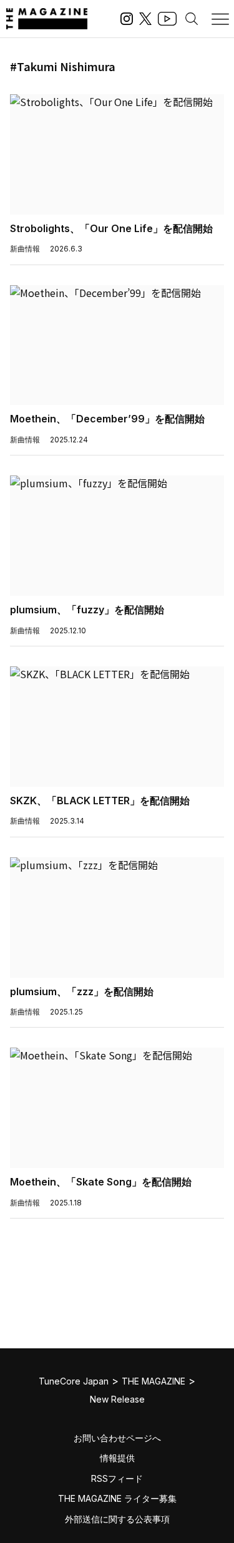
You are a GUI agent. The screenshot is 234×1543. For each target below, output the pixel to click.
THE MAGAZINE (153, 1381)
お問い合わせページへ (117, 1438)
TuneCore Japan (74, 1381)
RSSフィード (117, 1478)
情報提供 (117, 1458)
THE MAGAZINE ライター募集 (117, 1498)
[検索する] (191, 18)
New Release (117, 1399)
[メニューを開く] (220, 18)
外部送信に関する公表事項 (117, 1519)
